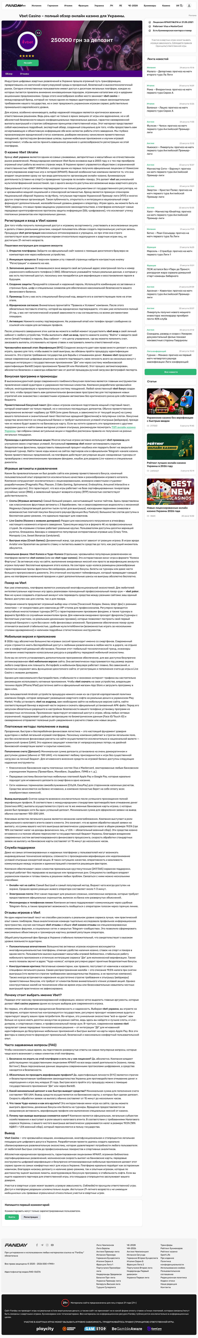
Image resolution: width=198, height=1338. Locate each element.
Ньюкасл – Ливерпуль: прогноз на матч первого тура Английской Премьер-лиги (170, 150)
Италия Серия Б (135, 1261)
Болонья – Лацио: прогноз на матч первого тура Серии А (167, 109)
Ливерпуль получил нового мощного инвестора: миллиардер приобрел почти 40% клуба (168, 315)
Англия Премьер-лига (107, 1251)
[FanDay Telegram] (42, 1245)
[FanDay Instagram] (47, 1245)
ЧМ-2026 (131, 1248)
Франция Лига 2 (135, 1264)
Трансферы (166, 1245)
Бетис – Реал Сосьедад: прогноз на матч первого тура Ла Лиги (168, 235)
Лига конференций (156, 351)
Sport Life (165, 1255)
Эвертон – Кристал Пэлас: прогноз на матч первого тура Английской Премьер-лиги (169, 193)
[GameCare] (154, 1329)
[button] (189, 6)
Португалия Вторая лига (139, 1268)
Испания (36, 5)
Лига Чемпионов (105, 1245)
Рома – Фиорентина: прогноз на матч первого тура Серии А (169, 91)
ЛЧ (111, 5)
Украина (99, 5)
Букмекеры (150, 5)
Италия (68, 5)
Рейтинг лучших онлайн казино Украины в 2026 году (166, 464)
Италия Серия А (104, 1261)
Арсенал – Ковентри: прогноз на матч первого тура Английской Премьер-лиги (169, 294)
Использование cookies (173, 1268)
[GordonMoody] (69, 1329)
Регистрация (31, 1217)
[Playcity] (45, 1329)
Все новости (171, 372)
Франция (83, 5)
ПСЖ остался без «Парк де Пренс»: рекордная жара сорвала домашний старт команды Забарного (169, 272)
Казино (166, 5)
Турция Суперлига (106, 1287)
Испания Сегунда (136, 1255)
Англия (22, 5)
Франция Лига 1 (104, 1264)
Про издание (167, 1258)
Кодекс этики (168, 1281)
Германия (52, 5)
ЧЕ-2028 (133, 5)
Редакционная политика (174, 1277)
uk (177, 5)
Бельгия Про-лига (105, 1277)
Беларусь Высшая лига (108, 1284)
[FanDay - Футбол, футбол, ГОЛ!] (14, 5)
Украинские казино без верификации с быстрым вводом (170, 419)
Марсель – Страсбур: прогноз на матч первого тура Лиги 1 (169, 253)
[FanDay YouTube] (52, 1245)
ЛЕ (120, 5)
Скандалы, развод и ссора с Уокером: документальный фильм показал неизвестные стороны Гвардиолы (169, 337)
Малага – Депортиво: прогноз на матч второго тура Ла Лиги (169, 73)
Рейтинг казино (169, 1251)
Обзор (8, 73)
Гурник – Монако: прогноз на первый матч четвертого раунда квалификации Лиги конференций (169, 358)
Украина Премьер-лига (108, 1281)
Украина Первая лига (138, 1277)
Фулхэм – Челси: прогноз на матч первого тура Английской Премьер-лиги (168, 129)
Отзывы (24, 73)
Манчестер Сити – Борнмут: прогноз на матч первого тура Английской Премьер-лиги (169, 172)
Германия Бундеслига (108, 1258)
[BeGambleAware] (127, 1329)
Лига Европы (103, 1248)
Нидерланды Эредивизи (109, 1274)
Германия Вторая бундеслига (142, 1258)
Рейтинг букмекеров (172, 1248)
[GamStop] (95, 1329)
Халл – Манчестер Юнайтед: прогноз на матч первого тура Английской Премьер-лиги (169, 215)
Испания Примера (106, 1255)
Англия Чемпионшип (138, 1251)
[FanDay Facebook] (37, 1245)
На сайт (28, 63)
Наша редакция (169, 1284)
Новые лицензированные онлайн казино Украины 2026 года (167, 509)
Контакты (166, 1287)
